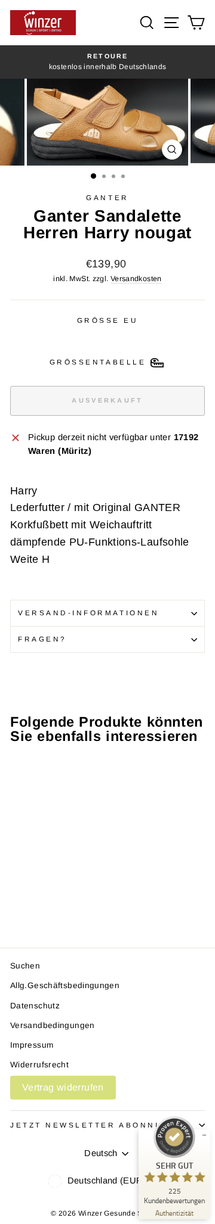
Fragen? (42, 639)
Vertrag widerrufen (63, 1087)
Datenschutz (35, 1005)
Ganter (107, 197)
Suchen (25, 965)
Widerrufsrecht (39, 1064)
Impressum (31, 1045)
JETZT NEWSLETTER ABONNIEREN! (101, 1125)
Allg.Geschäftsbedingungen (64, 985)
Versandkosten (136, 279)
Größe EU (108, 320)
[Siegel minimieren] (204, 1135)
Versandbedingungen (52, 1025)
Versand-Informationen (88, 612)
